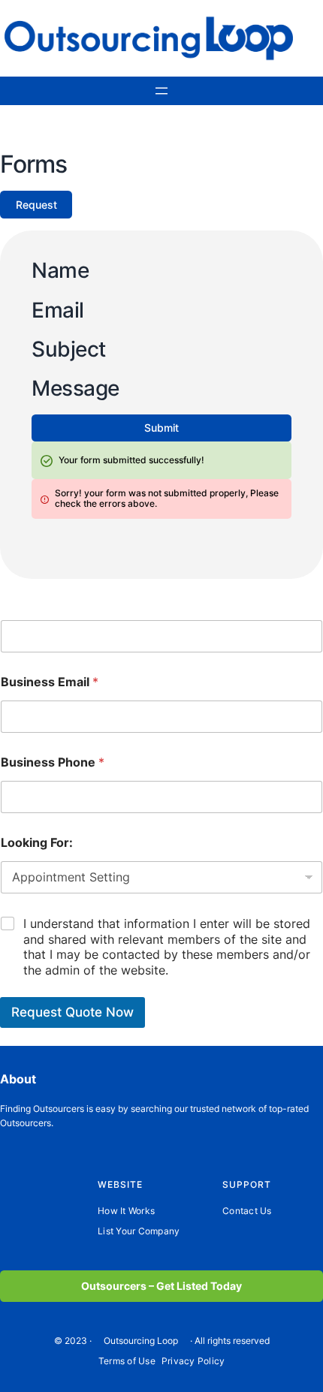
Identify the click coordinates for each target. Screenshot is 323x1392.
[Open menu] (161, 91)
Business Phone (52, 762)
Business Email (49, 682)
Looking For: (37, 843)
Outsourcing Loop (141, 1340)
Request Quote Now (72, 1012)
